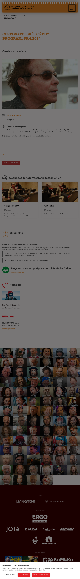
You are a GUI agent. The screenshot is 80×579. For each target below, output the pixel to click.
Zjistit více (42, 570)
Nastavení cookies (9, 574)
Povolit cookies (24, 574)
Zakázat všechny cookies (40, 574)
